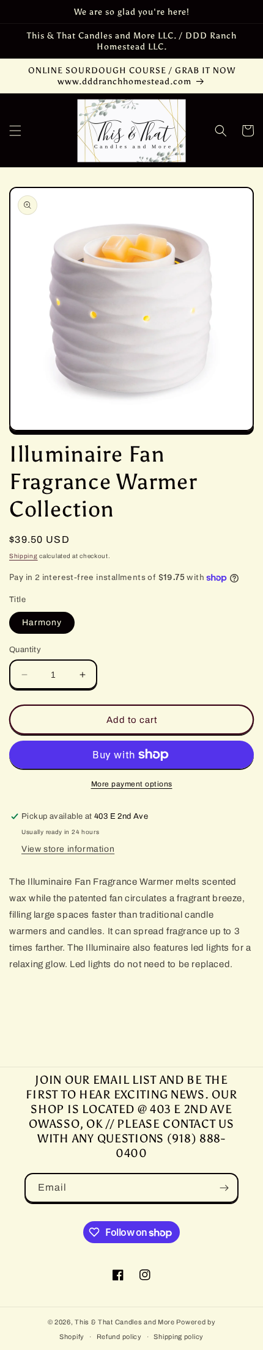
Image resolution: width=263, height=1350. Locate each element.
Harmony (42, 622)
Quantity (25, 649)
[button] (15, 130)
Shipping (23, 556)
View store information (67, 849)
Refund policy (119, 1336)
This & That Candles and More (125, 1322)
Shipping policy (179, 1336)
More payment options (131, 784)
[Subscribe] (223, 1188)
